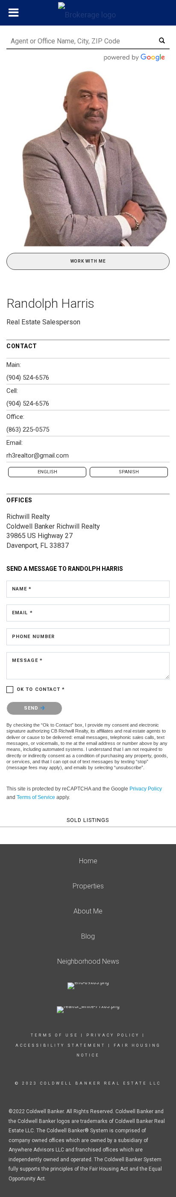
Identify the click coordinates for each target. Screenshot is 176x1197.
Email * (22, 613)
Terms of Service (36, 797)
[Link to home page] (88, 13)
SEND (32, 708)
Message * (27, 660)
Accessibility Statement (60, 1045)
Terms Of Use (54, 1035)
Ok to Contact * (41, 689)
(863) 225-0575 (27, 429)
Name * (22, 589)
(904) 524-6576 (27, 377)
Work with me (88, 261)
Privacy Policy (145, 789)
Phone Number (33, 636)
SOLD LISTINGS (88, 820)
